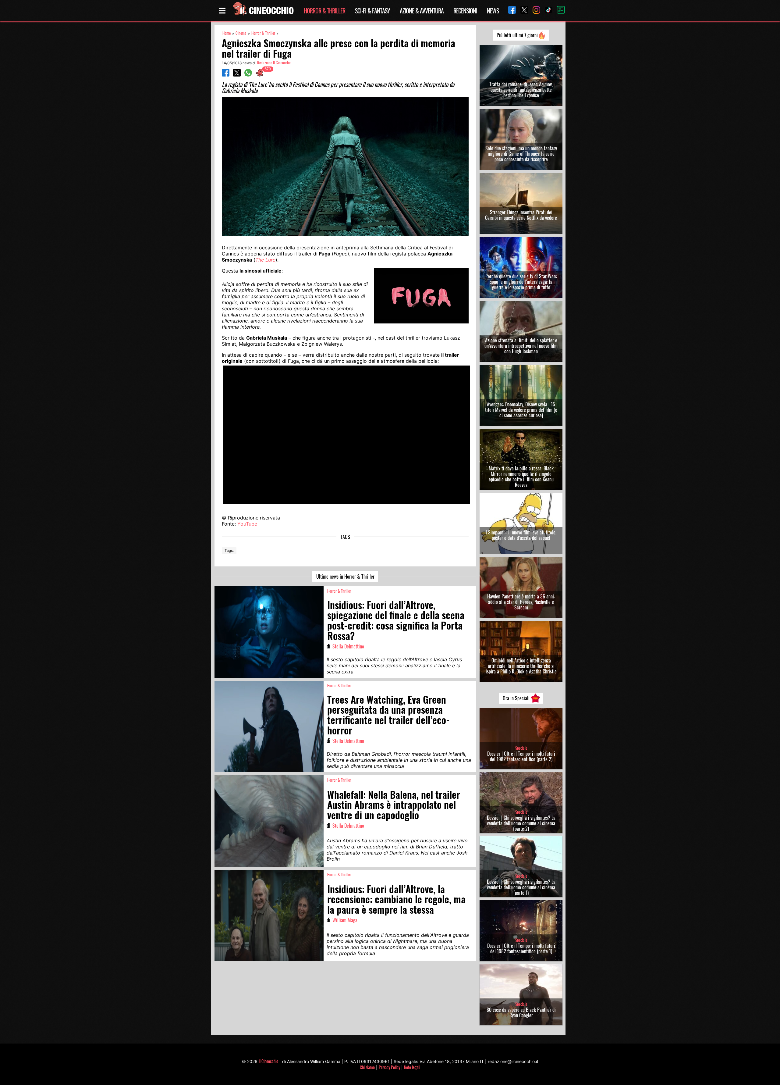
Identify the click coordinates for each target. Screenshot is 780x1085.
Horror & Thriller (324, 10)
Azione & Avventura (422, 10)
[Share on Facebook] (225, 75)
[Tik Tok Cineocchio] (546, 10)
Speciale (521, 748)
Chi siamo (367, 1067)
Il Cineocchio (268, 1061)
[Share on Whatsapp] (248, 75)
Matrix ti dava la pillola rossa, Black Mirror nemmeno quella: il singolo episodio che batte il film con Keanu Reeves (521, 476)
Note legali (412, 1067)
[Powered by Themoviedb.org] (558, 10)
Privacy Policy (389, 1067)
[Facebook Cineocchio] (510, 10)
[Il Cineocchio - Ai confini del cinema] (263, 10)
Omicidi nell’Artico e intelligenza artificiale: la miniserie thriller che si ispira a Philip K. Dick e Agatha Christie (521, 666)
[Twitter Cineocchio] (522, 10)
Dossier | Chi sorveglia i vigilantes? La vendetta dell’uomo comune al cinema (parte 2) (521, 823)
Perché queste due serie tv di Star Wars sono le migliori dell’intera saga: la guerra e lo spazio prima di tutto (521, 282)
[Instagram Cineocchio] (534, 10)
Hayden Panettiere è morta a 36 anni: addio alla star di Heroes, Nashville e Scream (521, 602)
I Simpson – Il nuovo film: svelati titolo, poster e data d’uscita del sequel (521, 535)
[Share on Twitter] (237, 75)
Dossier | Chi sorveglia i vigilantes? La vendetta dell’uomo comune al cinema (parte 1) (521, 887)
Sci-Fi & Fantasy (372, 10)
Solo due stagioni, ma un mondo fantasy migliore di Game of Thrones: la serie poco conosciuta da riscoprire (521, 154)
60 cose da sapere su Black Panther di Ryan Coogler (521, 1012)
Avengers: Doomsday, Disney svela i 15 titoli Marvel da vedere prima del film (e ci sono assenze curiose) (521, 410)
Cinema (241, 33)
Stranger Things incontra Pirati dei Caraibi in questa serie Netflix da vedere (521, 215)
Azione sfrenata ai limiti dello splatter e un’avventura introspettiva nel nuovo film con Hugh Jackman (521, 346)
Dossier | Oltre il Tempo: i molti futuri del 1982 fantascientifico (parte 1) (521, 948)
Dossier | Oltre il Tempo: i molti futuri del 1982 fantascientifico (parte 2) (521, 756)
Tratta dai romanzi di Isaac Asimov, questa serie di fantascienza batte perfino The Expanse (521, 89)
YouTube (247, 524)
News (493, 10)
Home (226, 33)
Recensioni (465, 10)
